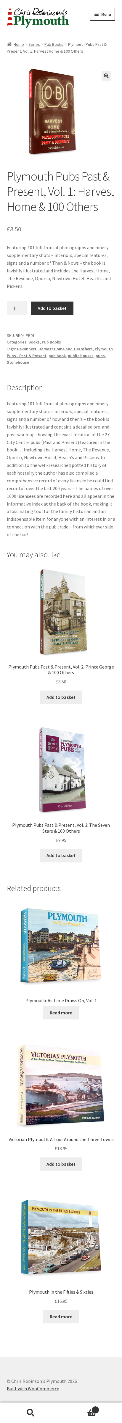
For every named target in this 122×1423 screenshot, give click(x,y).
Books (34, 342)
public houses (81, 355)
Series (34, 44)
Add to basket (52, 308)
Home (19, 44)
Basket (78, 1407)
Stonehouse (18, 362)
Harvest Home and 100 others (65, 349)
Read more (61, 1013)
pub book (57, 355)
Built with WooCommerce (33, 1388)
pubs (100, 355)
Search (30, 1413)
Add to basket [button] (61, 697)
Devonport (26, 349)
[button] (106, 76)
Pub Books (53, 44)
